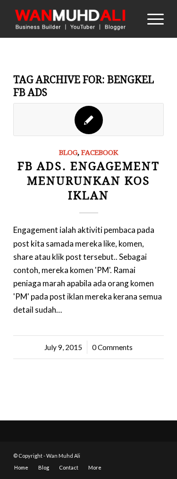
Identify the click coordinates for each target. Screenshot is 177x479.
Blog (68, 152)
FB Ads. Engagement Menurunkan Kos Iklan (88, 181)
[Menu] (151, 19)
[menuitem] (21, 467)
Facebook (99, 152)
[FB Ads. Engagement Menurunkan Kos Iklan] (88, 119)
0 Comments (112, 347)
